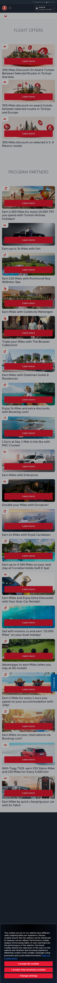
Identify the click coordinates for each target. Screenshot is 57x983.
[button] (28, 975)
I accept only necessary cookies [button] (28, 969)
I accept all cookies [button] (28, 963)
